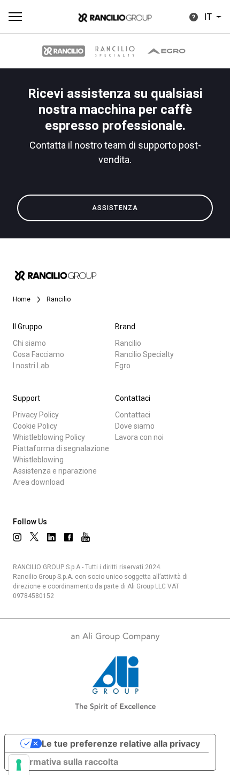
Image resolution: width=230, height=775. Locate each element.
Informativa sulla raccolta (65, 761)
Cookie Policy (35, 426)
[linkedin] (51, 537)
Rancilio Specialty (144, 354)
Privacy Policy (36, 414)
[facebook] (68, 537)
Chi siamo (29, 343)
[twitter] (34, 536)
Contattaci (132, 414)
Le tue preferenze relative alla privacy (121, 743)
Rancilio (128, 343)
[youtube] (85, 537)
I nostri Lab (31, 365)
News (33, 255)
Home (21, 299)
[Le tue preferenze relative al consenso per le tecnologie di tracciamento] (19, 765)
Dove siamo (135, 426)
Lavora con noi (139, 437)
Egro (123, 365)
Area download (38, 482)
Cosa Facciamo (38, 354)
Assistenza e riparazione (55, 471)
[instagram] (17, 537)
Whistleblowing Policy (49, 437)
